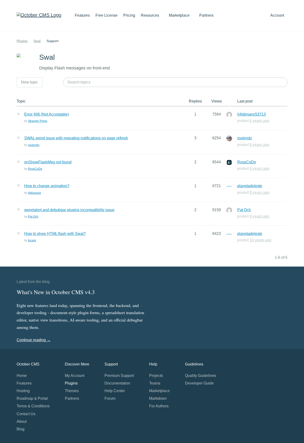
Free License (106, 15)
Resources (150, 15)
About (22, 421)
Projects (156, 376)
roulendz (33, 145)
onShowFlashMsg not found (47, 162)
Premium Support (119, 376)
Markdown (158, 398)
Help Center (114, 391)
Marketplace (179, 15)
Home (22, 376)
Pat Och (33, 216)
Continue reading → (34, 340)
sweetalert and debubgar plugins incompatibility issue (69, 210)
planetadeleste (249, 186)
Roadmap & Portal (32, 398)
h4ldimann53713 (251, 114)
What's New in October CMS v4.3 (56, 292)
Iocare (32, 240)
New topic (29, 82)
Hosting (23, 391)
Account (277, 15)
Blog (20, 429)
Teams (154, 383)
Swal (37, 41)
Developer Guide (199, 383)
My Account (74, 376)
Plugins (22, 41)
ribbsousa (34, 193)
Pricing (129, 15)
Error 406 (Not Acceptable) (46, 114)
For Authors (159, 406)
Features (82, 15)
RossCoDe (35, 168)
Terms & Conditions (33, 406)
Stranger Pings (37, 121)
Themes (72, 391)
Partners (206, 15)
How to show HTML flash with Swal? (55, 234)
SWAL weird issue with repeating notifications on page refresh (76, 138)
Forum (109, 398)
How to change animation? (46, 186)
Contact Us (26, 414)
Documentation (117, 383)
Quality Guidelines (200, 376)
